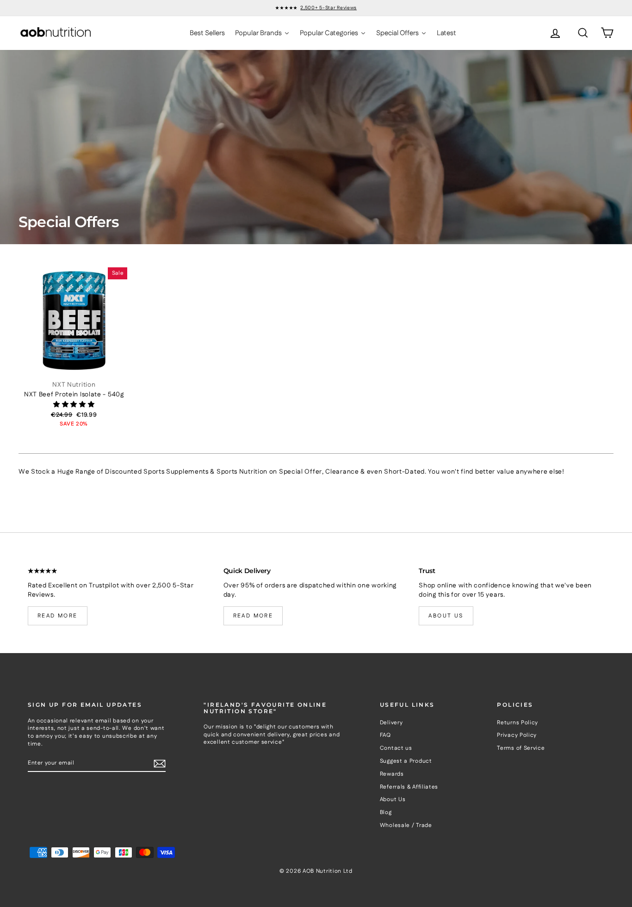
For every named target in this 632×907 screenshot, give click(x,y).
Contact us (396, 748)
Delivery (391, 723)
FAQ (385, 735)
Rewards (392, 774)
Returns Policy (517, 723)
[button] (74, 404)
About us (445, 616)
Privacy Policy (517, 735)
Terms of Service (521, 748)
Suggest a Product (406, 761)
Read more (57, 616)
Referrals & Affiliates (409, 787)
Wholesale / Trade (406, 825)
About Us (393, 799)
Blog (386, 812)
